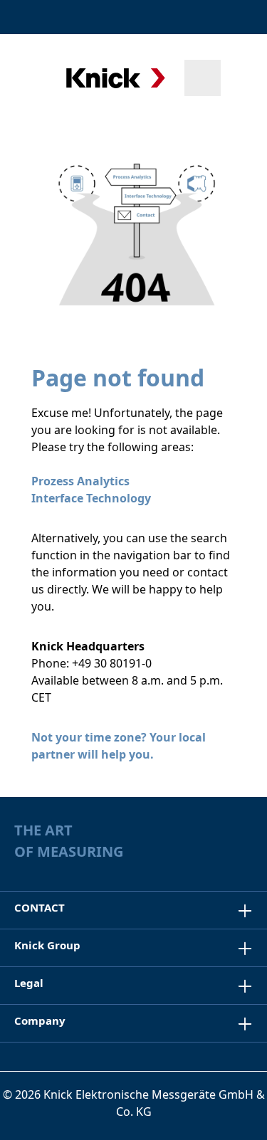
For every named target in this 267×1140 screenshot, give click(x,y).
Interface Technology (91, 498)
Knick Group (47, 945)
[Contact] (204, 17)
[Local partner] (172, 17)
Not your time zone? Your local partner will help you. (118, 745)
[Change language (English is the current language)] (241, 17)
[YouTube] (246, 853)
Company (40, 1020)
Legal (28, 983)
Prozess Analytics (80, 481)
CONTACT (39, 907)
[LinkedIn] (218, 853)
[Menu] (30, 77)
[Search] (202, 78)
